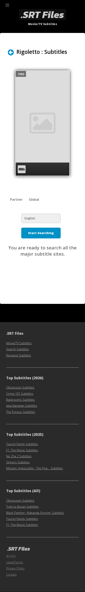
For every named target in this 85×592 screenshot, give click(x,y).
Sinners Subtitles (18, 462)
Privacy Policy (15, 568)
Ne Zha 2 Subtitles (19, 456)
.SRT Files (42, 14)
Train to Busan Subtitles (22, 506)
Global (34, 199)
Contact (11, 574)
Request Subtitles (18, 355)
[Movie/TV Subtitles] (14, 52)
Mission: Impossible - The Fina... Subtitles (34, 468)
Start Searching (41, 233)
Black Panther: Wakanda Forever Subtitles (35, 513)
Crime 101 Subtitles (19, 393)
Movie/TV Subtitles (19, 343)
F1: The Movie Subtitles (22, 450)
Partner (16, 199)
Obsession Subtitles (20, 387)
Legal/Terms (14, 562)
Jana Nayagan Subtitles (21, 406)
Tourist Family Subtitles (22, 444)
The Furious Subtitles (20, 412)
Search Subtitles (17, 349)
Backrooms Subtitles (20, 399)
